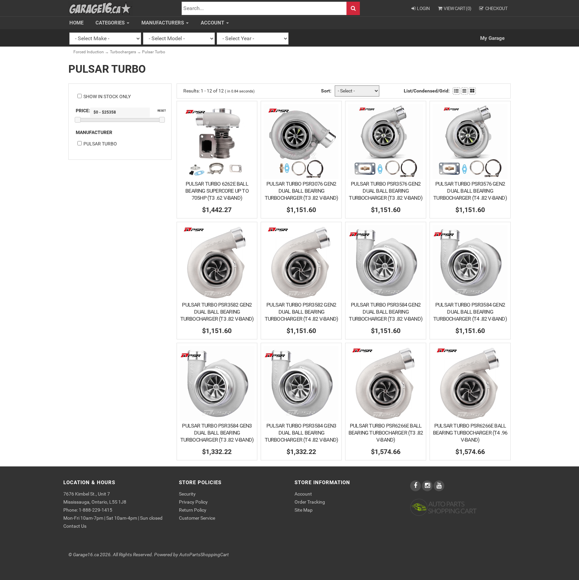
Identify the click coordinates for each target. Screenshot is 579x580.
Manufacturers (163, 23)
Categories (110, 23)
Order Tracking (310, 502)
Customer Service (197, 518)
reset (161, 110)
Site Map (304, 510)
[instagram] (428, 486)
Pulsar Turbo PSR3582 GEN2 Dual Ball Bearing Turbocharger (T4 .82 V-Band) (301, 312)
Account (213, 23)
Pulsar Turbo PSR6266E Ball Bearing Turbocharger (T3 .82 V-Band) (385, 433)
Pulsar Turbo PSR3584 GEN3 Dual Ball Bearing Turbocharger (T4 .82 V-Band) (301, 433)
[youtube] (439, 486)
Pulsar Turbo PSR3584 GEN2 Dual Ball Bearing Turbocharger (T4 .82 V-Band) (470, 312)
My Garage (492, 38)
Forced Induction (88, 52)
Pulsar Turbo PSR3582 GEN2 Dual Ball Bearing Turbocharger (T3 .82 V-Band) (217, 312)
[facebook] (416, 486)
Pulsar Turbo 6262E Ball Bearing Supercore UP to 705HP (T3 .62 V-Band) (217, 191)
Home (76, 23)
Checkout (496, 8)
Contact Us (74, 526)
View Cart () (457, 8)
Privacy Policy (193, 502)
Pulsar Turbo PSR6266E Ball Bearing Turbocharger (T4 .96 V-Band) (470, 433)
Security (187, 494)
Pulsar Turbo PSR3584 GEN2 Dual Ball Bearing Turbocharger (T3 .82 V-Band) (386, 312)
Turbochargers (123, 52)
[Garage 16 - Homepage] (100, 8)
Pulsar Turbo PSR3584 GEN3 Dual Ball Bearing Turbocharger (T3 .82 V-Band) (217, 433)
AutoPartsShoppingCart (204, 555)
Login (423, 8)
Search (353, 8)
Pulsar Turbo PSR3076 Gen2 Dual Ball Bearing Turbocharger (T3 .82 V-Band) (301, 191)
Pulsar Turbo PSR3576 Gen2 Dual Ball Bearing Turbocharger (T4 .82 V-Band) (470, 191)
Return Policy (192, 510)
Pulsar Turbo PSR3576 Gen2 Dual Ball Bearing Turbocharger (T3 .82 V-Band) (386, 191)
